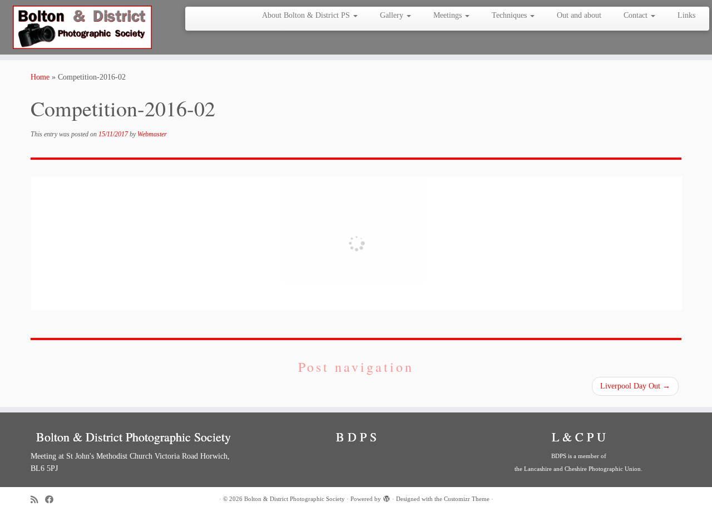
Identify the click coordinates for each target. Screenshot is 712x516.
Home (40, 77)
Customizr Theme (467, 498)
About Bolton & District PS (307, 15)
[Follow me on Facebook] (53, 499)
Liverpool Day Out (635, 386)
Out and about (579, 15)
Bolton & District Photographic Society (294, 498)
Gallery (393, 15)
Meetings (448, 15)
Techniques (510, 15)
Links (686, 15)
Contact (637, 15)
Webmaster (152, 134)
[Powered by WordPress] (386, 497)
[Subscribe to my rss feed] (38, 499)
